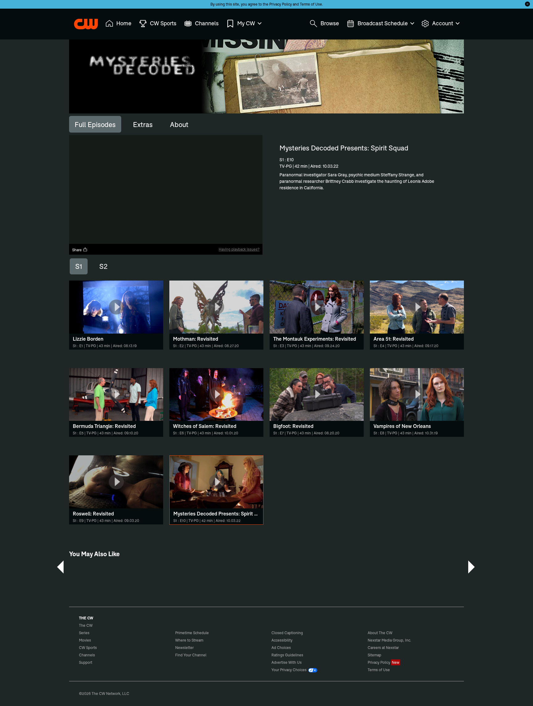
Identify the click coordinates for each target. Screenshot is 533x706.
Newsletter (184, 647)
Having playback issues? (239, 249)
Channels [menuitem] (207, 23)
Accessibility (281, 640)
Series (84, 632)
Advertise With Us (286, 662)
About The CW (380, 632)
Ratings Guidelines (287, 655)
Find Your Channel (190, 655)
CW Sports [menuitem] (163, 23)
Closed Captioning (287, 632)
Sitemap (374, 655)
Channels (87, 655)
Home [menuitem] (123, 23)
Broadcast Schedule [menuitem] (382, 23)
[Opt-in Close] (527, 4)
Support (85, 662)
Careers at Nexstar (383, 647)
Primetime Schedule (192, 632)
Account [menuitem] (442, 23)
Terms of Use (311, 4)
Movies (85, 640)
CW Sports (88, 647)
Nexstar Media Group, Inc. (389, 640)
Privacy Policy (280, 4)
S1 (78, 266)
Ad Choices (281, 647)
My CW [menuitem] (246, 23)
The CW (81, 22)
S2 (103, 266)
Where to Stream (189, 640)
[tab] (95, 124)
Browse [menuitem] (329, 23)
